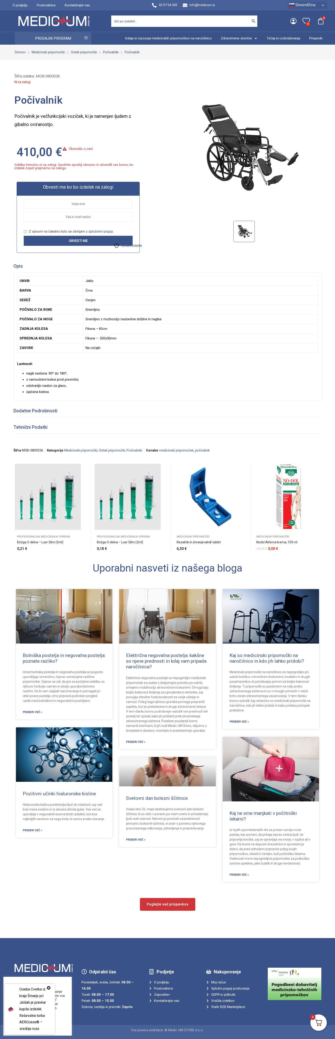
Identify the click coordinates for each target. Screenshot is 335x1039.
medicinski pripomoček (176, 450)
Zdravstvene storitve (236, 38)
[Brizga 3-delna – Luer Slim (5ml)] (48, 497)
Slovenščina (304, 5)
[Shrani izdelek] (78, 478)
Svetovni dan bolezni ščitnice (157, 798)
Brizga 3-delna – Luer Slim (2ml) (120, 542)
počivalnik (202, 450)
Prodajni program (53, 38)
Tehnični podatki (30, 427)
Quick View (78, 468)
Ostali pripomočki (112, 450)
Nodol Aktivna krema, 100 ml (276, 542)
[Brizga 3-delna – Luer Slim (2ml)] (128, 497)
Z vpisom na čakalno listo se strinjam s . (70, 231)
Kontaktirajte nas (77, 5)
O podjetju (20, 5)
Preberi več (158, 546)
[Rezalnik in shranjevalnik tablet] (207, 497)
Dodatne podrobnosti (35, 410)
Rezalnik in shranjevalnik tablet (199, 542)
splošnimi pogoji (100, 231)
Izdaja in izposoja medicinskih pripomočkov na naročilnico (168, 38)
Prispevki (315, 38)
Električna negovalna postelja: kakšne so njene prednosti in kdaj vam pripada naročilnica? (166, 661)
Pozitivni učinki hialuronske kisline (59, 793)
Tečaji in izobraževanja (283, 38)
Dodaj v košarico (78, 546)
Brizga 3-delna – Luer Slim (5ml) (40, 542)
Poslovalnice (46, 5)
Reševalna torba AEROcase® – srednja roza (32, 1022)
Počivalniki (134, 450)
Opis (18, 266)
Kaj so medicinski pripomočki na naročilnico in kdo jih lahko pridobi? (266, 658)
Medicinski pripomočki (80, 450)
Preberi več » (32, 712)
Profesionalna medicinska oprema (43, 536)
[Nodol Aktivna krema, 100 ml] (287, 497)
